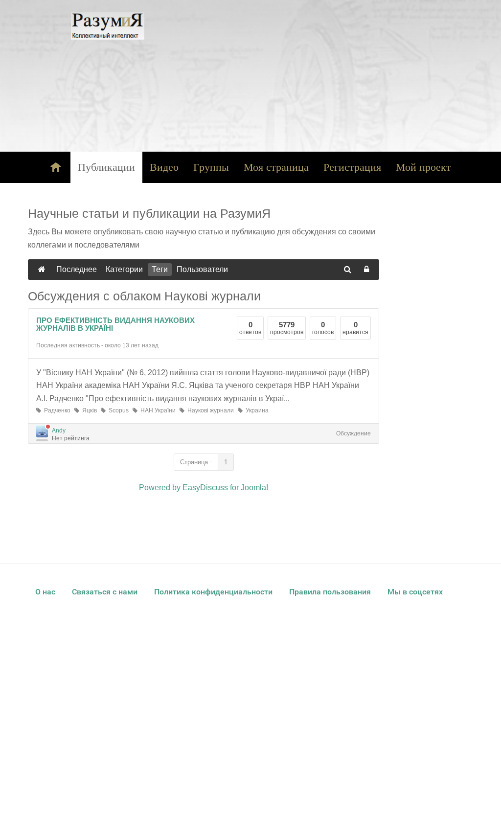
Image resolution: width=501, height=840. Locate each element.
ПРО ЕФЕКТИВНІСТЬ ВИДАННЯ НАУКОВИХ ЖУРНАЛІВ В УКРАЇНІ (115, 324)
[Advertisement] (318, 75)
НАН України (156, 410)
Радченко (55, 410)
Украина (256, 410)
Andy (59, 430)
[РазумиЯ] (107, 26)
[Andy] (42, 431)
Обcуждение (353, 433)
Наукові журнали (209, 410)
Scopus (117, 410)
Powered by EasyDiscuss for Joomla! (203, 487)
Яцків (88, 410)
